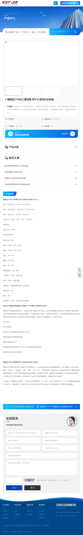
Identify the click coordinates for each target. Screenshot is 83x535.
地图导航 (42, 518)
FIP (16, 518)
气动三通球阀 (42, 32)
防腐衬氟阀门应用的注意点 (14, 172)
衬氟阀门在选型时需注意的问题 (15, 178)
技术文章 (29, 514)
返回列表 (43, 406)
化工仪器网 (13, 531)
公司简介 (5, 511)
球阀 (33, 32)
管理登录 (21, 531)
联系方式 (42, 511)
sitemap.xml (28, 531)
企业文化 (5, 514)
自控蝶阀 (17, 514)
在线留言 (42, 514)
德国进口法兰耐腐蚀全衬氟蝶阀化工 (65, 406)
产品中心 (25, 32)
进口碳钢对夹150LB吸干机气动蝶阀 (27, 406)
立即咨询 (65, 134)
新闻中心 (29, 511)
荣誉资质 (5, 518)
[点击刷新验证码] (29, 480)
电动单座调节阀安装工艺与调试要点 (17, 166)
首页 (17, 32)
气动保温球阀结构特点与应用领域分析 (17, 184)
